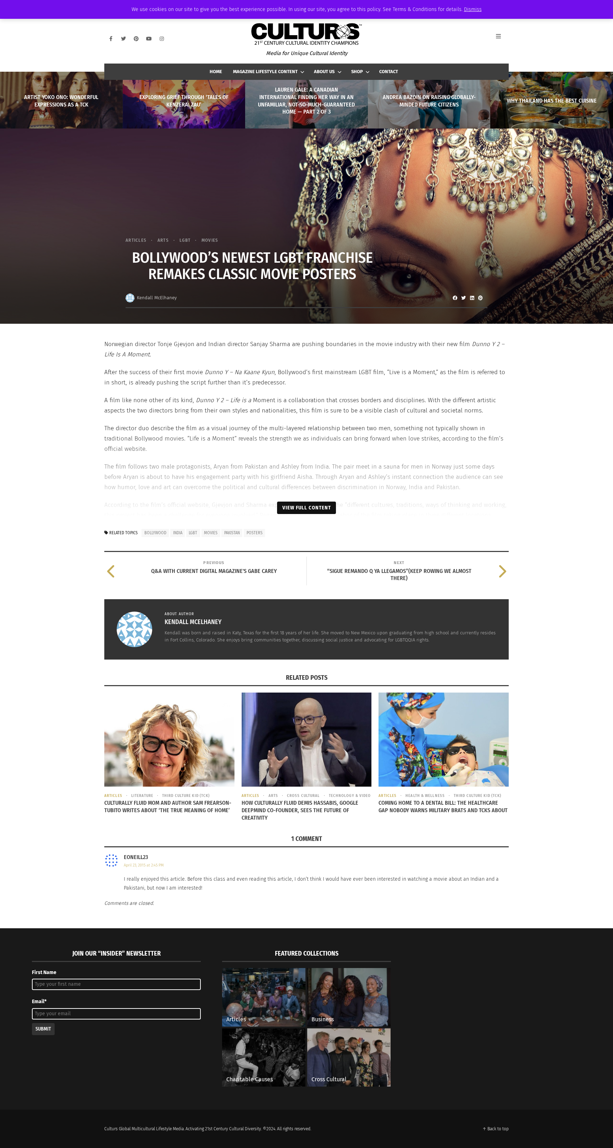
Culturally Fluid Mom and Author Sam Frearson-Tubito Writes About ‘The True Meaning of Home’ (167, 806)
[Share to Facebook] (455, 298)
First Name (44, 972)
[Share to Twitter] (463, 298)
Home (216, 71)
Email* (39, 1002)
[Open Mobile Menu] (502, 38)
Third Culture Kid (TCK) (186, 796)
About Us (324, 71)
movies (210, 532)
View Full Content (306, 507)
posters (255, 532)
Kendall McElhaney (157, 297)
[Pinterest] (136, 38)
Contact (388, 71)
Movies (209, 240)
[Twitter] (123, 38)
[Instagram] (161, 38)
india (177, 532)
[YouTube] (149, 38)
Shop (357, 71)
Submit (43, 1029)
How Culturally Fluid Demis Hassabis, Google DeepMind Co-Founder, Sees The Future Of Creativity (300, 810)
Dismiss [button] (473, 9)
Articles (136, 240)
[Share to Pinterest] (480, 298)
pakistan (232, 532)
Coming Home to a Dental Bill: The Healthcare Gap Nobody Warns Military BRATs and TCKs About (443, 806)
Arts (163, 240)
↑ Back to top (495, 1128)
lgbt (193, 532)
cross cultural (303, 796)
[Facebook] (110, 38)
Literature (142, 796)
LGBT (185, 240)
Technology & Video (350, 796)
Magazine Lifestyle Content (265, 71)
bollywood (155, 532)
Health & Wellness (425, 796)
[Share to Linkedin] (472, 298)
